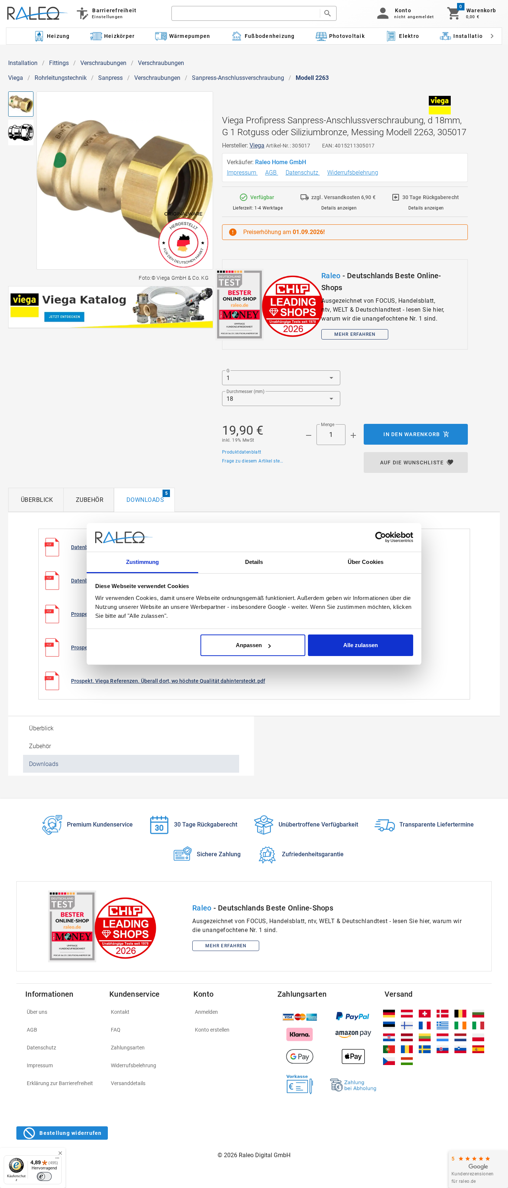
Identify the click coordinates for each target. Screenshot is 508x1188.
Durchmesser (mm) (245, 391)
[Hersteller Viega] (440, 105)
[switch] (44, 1176)
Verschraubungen (103, 62)
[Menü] (57, 1159)
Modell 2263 (312, 77)
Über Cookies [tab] (365, 562)
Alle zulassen (360, 645)
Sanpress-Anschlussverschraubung (238, 77)
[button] (404, 13)
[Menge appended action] (353, 435)
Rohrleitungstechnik (61, 77)
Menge (327, 424)
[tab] (36, 500)
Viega (15, 77)
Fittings (59, 62)
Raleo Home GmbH (281, 162)
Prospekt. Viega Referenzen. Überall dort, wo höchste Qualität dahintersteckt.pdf (168, 681)
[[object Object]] (110, 307)
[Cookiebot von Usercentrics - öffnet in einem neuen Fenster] (380, 537)
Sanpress (110, 77)
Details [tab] (254, 562)
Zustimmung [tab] (142, 562)
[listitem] (63, 1012)
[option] (254, 681)
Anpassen (249, 645)
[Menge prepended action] (308, 435)
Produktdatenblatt (241, 452)
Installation (23, 62)
